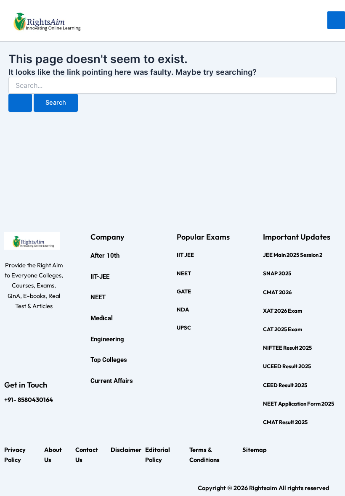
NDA (183, 309)
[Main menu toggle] (336, 20)
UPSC (184, 327)
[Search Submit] (20, 103)
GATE (184, 291)
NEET (184, 273)
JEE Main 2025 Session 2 (292, 254)
